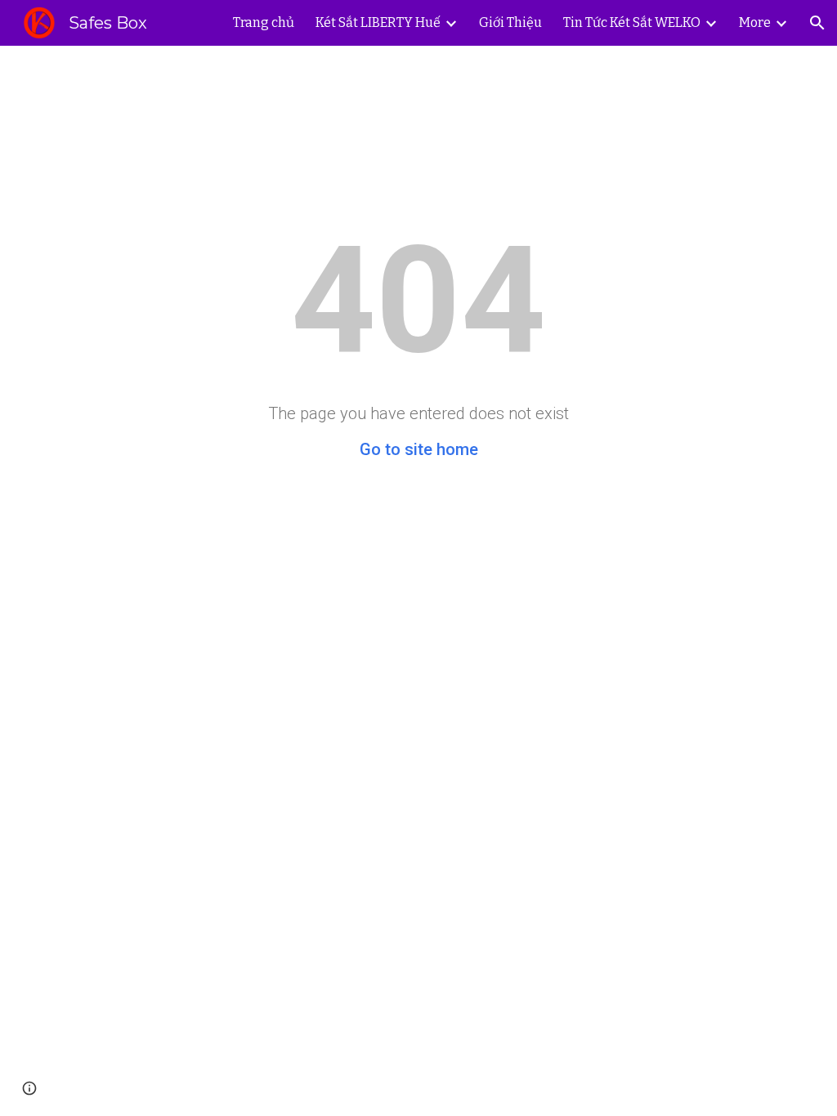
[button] (817, 22)
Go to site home (419, 449)
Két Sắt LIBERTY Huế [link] (378, 22)
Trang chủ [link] (263, 22)
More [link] (755, 22)
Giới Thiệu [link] (510, 22)
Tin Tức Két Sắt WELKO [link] (631, 22)
